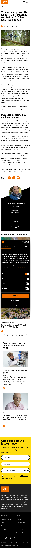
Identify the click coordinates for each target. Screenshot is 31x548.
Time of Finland (20, 533)
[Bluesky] (18, 177)
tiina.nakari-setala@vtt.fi (16, 212)
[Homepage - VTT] (4, 2)
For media (4, 529)
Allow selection (15, 300)
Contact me (15, 221)
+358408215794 (15, 210)
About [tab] (25, 246)
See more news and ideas (15, 335)
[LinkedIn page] (10, 538)
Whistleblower (5, 533)
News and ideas (6, 519)
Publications (5, 526)
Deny (15, 305)
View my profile (15, 227)
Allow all (15, 295)
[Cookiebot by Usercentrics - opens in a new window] (22, 242)
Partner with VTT (20, 522)
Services (18, 519)
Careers (17, 516)
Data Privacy (19, 529)
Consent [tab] (5, 246)
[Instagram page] (14, 538)
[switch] (27, 279)
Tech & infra (4, 522)
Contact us (18, 526)
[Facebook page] (2, 538)
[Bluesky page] (6, 538)
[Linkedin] (13, 177)
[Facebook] (9, 177)
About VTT (4, 516)
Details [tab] (15, 246)
